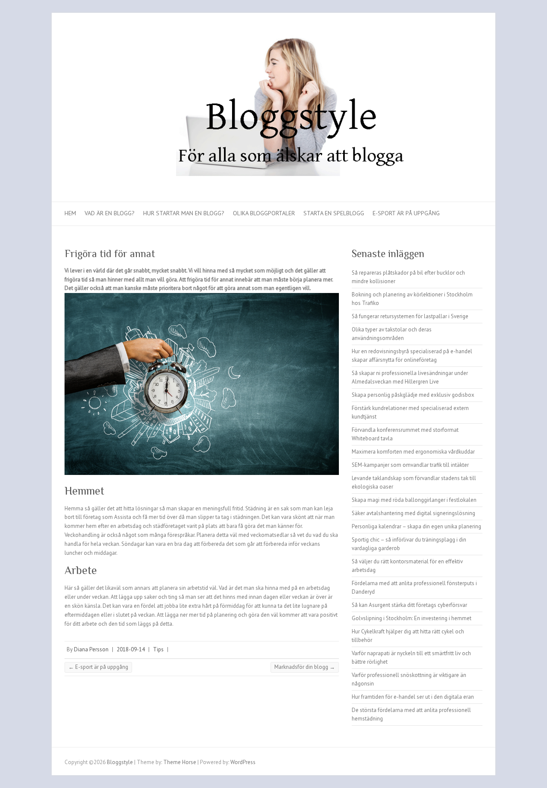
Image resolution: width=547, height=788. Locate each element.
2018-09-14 (131, 649)
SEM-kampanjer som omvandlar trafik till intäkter (410, 465)
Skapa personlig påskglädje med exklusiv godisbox (413, 394)
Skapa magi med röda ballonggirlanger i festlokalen (414, 500)
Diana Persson (91, 649)
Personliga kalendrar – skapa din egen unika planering (416, 526)
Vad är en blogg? (110, 213)
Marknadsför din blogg (304, 667)
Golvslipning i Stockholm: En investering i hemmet (411, 618)
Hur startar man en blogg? (183, 213)
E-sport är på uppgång (406, 213)
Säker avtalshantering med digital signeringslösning (413, 513)
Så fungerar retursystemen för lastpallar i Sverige (410, 316)
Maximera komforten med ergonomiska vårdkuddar (413, 451)
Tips (158, 649)
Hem (70, 213)
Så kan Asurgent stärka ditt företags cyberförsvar (409, 605)
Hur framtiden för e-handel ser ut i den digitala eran (413, 696)
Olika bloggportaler (264, 213)
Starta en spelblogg (333, 213)
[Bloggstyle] (273, 107)
